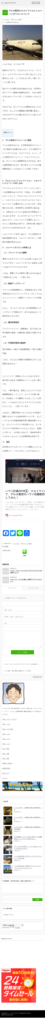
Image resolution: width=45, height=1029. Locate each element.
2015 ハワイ (6, 744)
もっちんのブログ (14, 1013)
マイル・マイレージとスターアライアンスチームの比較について (26, 571)
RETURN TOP (37, 677)
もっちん (6, 19)
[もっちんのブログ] (12, 3)
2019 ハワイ (6, 724)
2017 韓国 (5, 748)
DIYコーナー (6, 773)
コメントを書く (17, 19)
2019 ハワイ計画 (7, 729)
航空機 (6, 546)
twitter (36, 3)
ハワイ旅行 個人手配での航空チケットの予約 (17, 671)
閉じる (10, 132)
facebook (39, 3)
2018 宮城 (5, 758)
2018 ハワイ (6, 734)
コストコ (5, 778)
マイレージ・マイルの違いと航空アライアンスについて (26, 580)
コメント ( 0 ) (11, 588)
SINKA (3, 1015)
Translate (17, 927)
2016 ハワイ (6, 739)
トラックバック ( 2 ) (33, 588)
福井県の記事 (6, 768)
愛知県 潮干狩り (7, 763)
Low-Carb (10, 1015)
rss (33, 3)
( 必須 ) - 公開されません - (14, 616)
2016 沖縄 (5, 753)
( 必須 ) (8, 610)
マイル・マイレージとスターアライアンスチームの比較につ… (22, 664)
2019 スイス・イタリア (9, 719)
